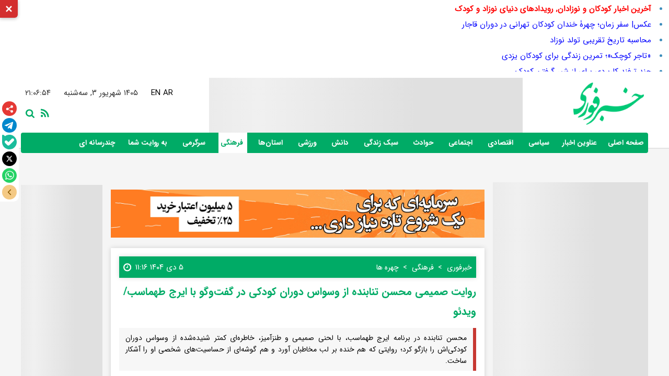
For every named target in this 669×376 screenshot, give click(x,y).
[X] (9, 158)
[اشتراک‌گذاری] (9, 108)
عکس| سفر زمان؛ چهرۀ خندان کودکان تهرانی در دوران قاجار (556, 24)
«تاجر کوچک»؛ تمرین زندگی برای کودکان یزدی (576, 56)
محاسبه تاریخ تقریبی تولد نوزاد (600, 40)
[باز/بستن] (9, 192)
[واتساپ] (9, 175)
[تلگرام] (9, 125)
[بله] (9, 142)
